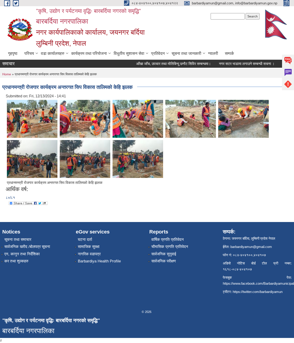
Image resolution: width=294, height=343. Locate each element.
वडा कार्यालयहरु (52, 53)
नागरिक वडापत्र (89, 254)
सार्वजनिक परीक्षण (163, 261)
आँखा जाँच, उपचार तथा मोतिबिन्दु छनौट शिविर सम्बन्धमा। (169, 64)
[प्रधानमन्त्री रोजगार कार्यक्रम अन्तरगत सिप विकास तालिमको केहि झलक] (32, 119)
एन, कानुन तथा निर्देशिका (22, 254)
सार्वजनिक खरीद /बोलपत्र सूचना (27, 247)
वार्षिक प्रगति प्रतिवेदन (167, 239)
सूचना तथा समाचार (17, 239)
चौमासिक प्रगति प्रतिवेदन (169, 247)
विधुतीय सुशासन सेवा (129, 53)
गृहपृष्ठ (12, 53)
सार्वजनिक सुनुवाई (163, 254)
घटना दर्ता (85, 239)
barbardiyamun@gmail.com (251, 247)
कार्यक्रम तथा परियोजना (89, 53)
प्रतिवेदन (158, 53)
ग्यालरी (213, 53)
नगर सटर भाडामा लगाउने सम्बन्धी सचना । (243, 64)
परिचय (29, 53)
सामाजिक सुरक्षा (88, 247)
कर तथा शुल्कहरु (16, 261)
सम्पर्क (229, 53)
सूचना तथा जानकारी (186, 53)
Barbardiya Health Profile (99, 261)
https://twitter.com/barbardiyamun (258, 292)
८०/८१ (10, 198)
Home (6, 74)
